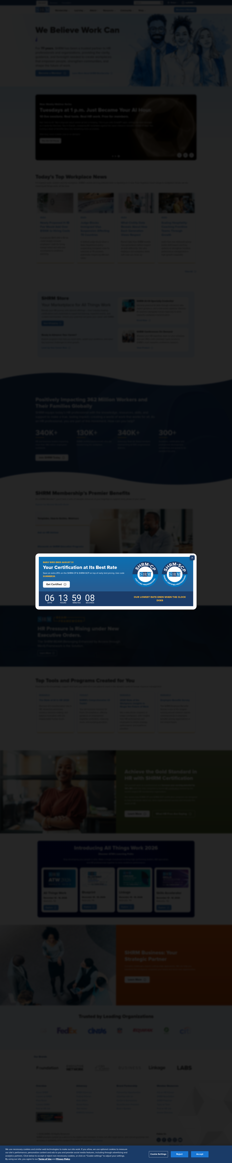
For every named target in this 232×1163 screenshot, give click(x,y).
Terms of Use (45, 1159)
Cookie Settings (158, 1154)
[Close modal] (192, 557)
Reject (179, 1154)
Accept (199, 1154)
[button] (56, 584)
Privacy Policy (63, 1159)
